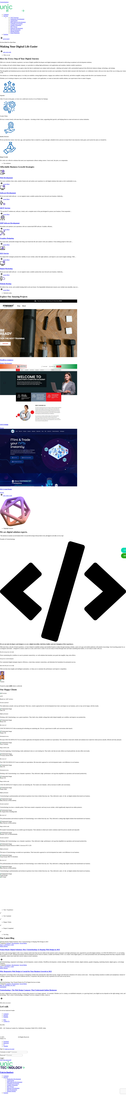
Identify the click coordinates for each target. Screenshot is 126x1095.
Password (3, 1055)
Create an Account (9, 1049)
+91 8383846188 (4, 1034)
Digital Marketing (6, 269)
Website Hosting (5, 284)
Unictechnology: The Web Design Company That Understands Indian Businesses (28, 990)
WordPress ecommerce (6, 360)
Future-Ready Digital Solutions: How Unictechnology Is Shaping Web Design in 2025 (30, 949)
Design (2, 363)
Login (2, 1058)
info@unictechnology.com (7, 1031)
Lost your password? (5, 1060)
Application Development (14, 1079)
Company (8, 943)
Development (8, 363)
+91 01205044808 (5, 1035)
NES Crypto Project (6, 489)
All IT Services (5, 208)
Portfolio (5, 1093)
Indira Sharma (4, 946)
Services (5, 1077)
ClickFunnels (10, 1080)
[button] (4, 39)
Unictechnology (4, 2)
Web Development (6, 178)
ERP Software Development (10, 223)
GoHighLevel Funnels (13, 1083)
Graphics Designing (7, 238)
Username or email (5, 1052)
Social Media (23, 943)
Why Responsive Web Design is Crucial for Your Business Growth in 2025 (26, 971)
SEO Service (4, 253)
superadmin (3, 987)
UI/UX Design (4, 424)
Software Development (8, 193)
